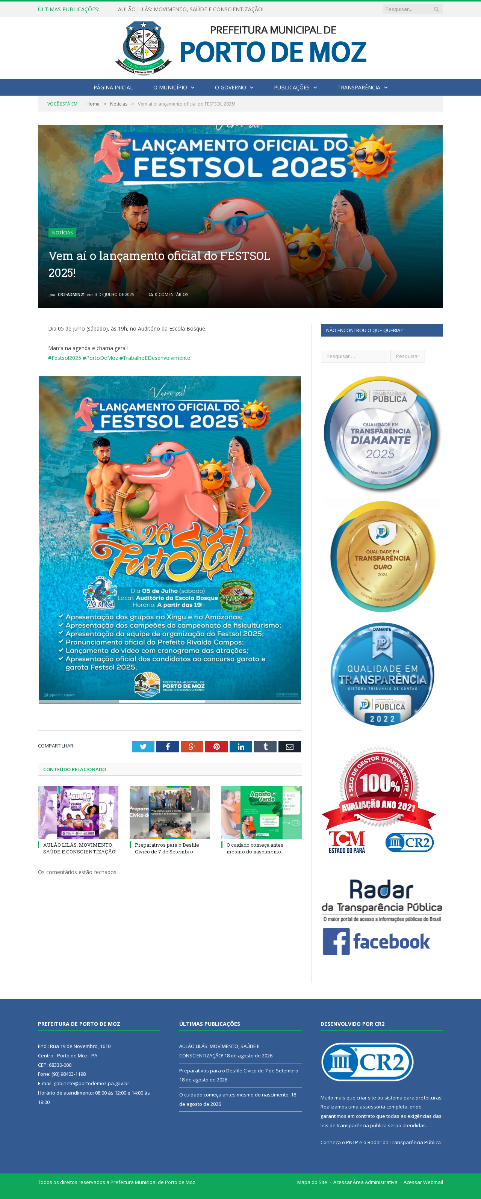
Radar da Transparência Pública (404, 1142)
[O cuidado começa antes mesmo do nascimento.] (261, 812)
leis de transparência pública (354, 1125)
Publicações (292, 87)
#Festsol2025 (64, 357)
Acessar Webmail (423, 1182)
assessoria (372, 1106)
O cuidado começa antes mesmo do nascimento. (255, 848)
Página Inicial (113, 87)
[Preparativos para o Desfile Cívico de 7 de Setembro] (170, 812)
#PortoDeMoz (100, 357)
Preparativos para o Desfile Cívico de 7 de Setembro (181, 9)
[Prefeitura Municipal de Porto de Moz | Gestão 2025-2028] (240, 46)
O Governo (230, 87)
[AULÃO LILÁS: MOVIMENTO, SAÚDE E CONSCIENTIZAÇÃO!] (78, 812)
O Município (170, 87)
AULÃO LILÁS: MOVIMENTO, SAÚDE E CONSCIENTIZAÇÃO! (79, 848)
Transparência (358, 87)
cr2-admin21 (71, 294)
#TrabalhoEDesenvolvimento (155, 357)
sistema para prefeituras (413, 1097)
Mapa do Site (312, 1182)
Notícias (62, 233)
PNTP (352, 1142)
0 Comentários (171, 294)
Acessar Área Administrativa (365, 1182)
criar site (366, 1097)
